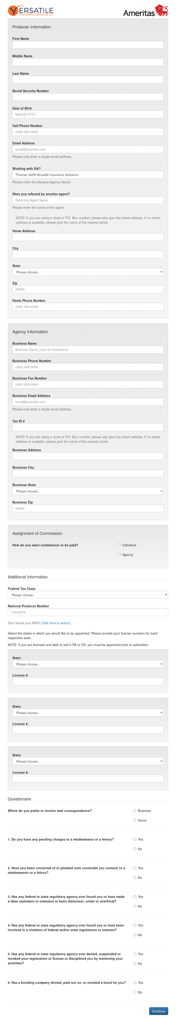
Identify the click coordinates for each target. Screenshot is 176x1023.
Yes (140, 839)
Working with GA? (26, 168)
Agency (127, 554)
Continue (158, 1011)
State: (17, 657)
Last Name (20, 73)
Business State (24, 484)
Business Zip (22, 502)
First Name (20, 38)
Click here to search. (56, 623)
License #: (20, 675)
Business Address (26, 450)
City (15, 248)
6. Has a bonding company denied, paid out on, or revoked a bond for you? (67, 982)
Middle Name (22, 56)
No (140, 849)
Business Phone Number (31, 360)
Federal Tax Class (22, 588)
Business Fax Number (29, 378)
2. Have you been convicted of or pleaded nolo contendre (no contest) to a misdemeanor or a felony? (66, 870)
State (16, 265)
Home (142, 820)
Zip (14, 283)
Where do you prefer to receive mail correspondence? (50, 810)
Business (144, 810)
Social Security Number (30, 90)
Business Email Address (31, 395)
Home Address (23, 230)
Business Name (24, 343)
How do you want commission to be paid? (45, 545)
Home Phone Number (28, 300)
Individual (129, 545)
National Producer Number (28, 606)
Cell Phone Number (27, 125)
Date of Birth (22, 108)
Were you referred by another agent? (41, 194)
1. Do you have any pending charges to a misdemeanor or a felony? (61, 839)
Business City (23, 467)
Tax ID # (18, 421)
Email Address (23, 143)
